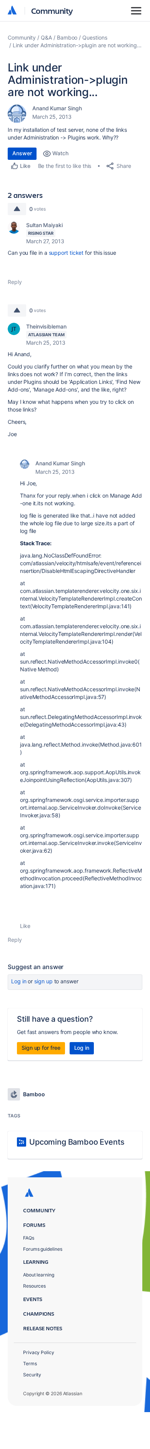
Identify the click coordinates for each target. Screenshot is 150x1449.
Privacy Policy (38, 1352)
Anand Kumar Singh (57, 108)
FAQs (28, 1238)
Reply (15, 282)
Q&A (46, 37)
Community (52, 10)
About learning (38, 1275)
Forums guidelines (42, 1249)
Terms (30, 1363)
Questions (94, 37)
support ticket (66, 252)
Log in (19, 981)
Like (25, 926)
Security (32, 1375)
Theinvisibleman (46, 326)
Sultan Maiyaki (44, 225)
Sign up (43, 981)
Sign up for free (41, 1047)
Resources (34, 1286)
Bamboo (67, 37)
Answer (22, 153)
